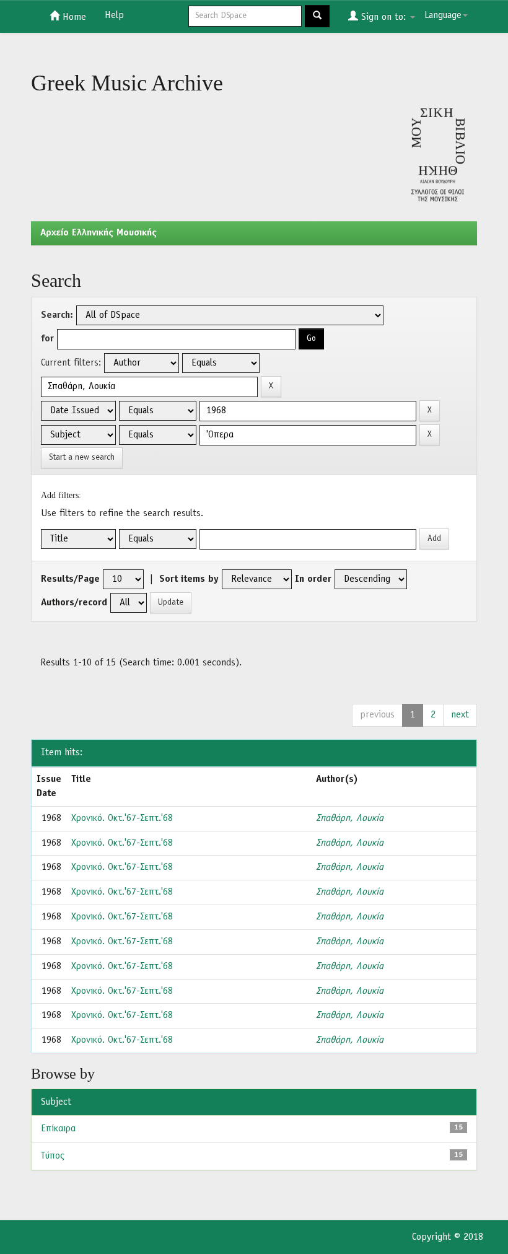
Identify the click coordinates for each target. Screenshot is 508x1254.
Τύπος (52, 1156)
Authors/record (74, 603)
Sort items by (189, 579)
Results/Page (70, 579)
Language (443, 15)
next (460, 715)
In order (313, 579)
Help (114, 15)
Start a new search (82, 457)
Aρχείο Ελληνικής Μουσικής (98, 233)
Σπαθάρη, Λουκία (349, 818)
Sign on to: (383, 17)
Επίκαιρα (58, 1129)
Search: (57, 315)
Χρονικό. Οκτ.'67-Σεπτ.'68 (122, 818)
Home (72, 17)
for (47, 339)
